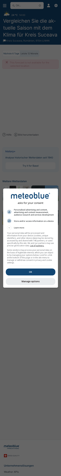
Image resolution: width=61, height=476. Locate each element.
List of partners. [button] (37, 245)
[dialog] (30, 238)
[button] (30, 228)
